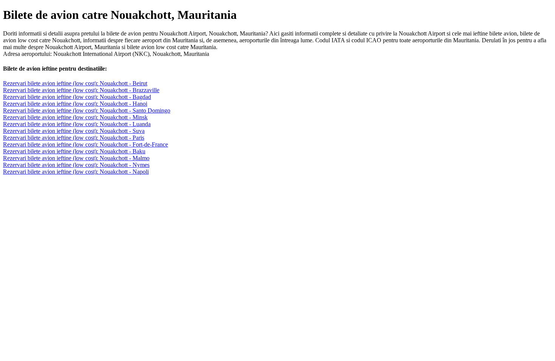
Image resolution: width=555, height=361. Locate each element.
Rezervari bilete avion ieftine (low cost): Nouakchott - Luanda (77, 124)
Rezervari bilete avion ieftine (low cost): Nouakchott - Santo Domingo (86, 110)
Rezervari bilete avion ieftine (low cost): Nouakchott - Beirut (75, 83)
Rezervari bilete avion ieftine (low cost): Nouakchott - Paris (73, 137)
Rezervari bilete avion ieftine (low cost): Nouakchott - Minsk (75, 117)
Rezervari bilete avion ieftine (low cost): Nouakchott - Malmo (76, 158)
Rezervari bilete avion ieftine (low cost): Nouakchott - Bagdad (77, 97)
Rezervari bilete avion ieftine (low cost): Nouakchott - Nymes (76, 165)
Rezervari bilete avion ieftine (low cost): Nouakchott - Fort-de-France (85, 144)
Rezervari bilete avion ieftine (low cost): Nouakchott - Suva (74, 131)
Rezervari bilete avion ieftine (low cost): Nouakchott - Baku (74, 151)
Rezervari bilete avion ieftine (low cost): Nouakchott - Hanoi (75, 103)
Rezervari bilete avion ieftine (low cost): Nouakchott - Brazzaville (81, 90)
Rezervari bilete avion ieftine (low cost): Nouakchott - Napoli (76, 171)
